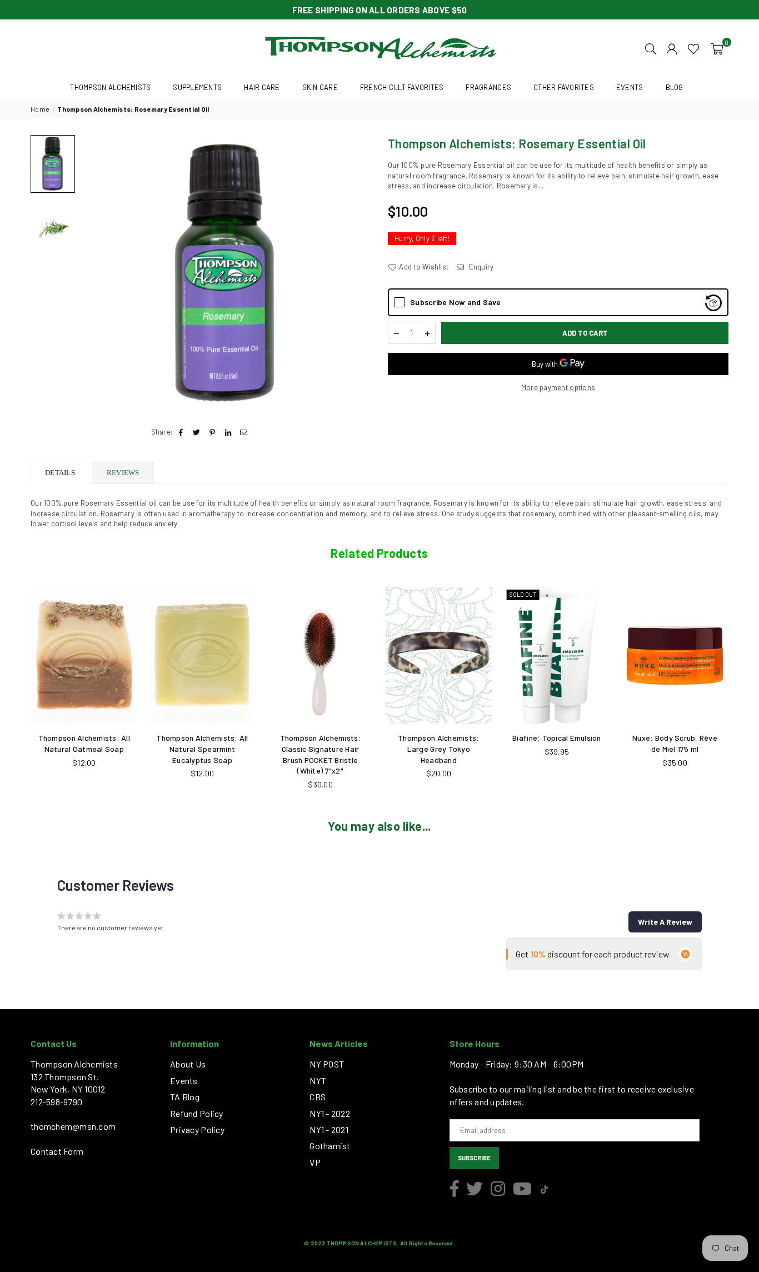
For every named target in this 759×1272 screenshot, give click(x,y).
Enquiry (480, 266)
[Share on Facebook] (181, 432)
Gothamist (329, 1145)
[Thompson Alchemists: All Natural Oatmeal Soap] (84, 656)
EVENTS (629, 87)
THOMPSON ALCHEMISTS (110, 87)
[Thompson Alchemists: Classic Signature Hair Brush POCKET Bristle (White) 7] (320, 656)
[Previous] (96, 274)
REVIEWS (123, 472)
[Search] (650, 48)
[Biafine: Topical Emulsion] (557, 656)
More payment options (558, 387)
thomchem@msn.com (73, 1126)
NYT (317, 1080)
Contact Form (57, 1151)
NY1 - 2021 (328, 1129)
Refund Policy (196, 1113)
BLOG (674, 87)
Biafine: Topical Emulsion (556, 737)
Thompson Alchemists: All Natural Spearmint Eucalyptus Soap (202, 748)
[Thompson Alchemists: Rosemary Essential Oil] (52, 164)
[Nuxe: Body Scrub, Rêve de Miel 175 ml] (675, 656)
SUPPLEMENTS (197, 87)
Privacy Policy (197, 1129)
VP (315, 1162)
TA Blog (184, 1096)
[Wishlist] (693, 48)
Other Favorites (563, 87)
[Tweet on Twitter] (197, 432)
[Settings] (671, 48)
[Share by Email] (243, 432)
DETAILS (60, 472)
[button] (717, 48)
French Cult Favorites (401, 87)
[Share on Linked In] (228, 432)
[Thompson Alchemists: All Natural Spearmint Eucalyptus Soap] (202, 656)
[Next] (356, 274)
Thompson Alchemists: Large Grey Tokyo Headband (438, 748)
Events (184, 1080)
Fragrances (488, 87)
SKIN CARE (320, 87)
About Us (188, 1064)
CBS (317, 1096)
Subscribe (474, 1157)
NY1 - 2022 (329, 1113)
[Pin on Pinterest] (212, 432)
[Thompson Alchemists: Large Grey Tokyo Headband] (439, 656)
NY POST (326, 1064)
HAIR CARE (261, 87)
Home (40, 109)
